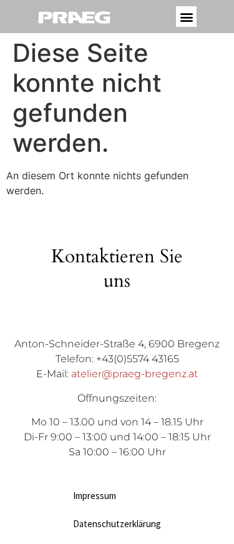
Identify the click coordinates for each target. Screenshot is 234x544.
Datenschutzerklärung (117, 524)
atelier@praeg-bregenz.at (134, 374)
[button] (186, 16)
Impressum (94, 496)
